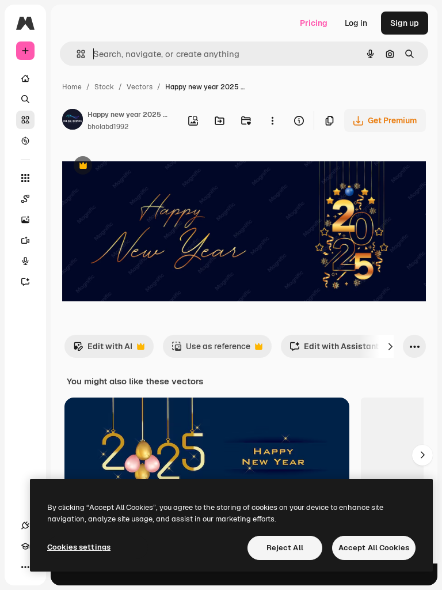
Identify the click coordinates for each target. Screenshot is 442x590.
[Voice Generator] (25, 261)
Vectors (140, 87)
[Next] (390, 346)
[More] (25, 567)
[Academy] (25, 546)
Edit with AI (102, 349)
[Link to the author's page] (72, 121)
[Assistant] (25, 282)
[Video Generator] (25, 240)
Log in (356, 23)
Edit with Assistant (334, 349)
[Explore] (25, 140)
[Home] (25, 78)
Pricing (313, 23)
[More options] (272, 120)
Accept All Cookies (373, 548)
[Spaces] (25, 199)
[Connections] (25, 525)
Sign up (404, 23)
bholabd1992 (107, 126)
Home (72, 87)
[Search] (25, 99)
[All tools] (25, 178)
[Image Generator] (25, 219)
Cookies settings (78, 547)
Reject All (284, 548)
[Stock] (25, 120)
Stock (104, 87)
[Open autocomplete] (76, 54)
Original (136, 166)
